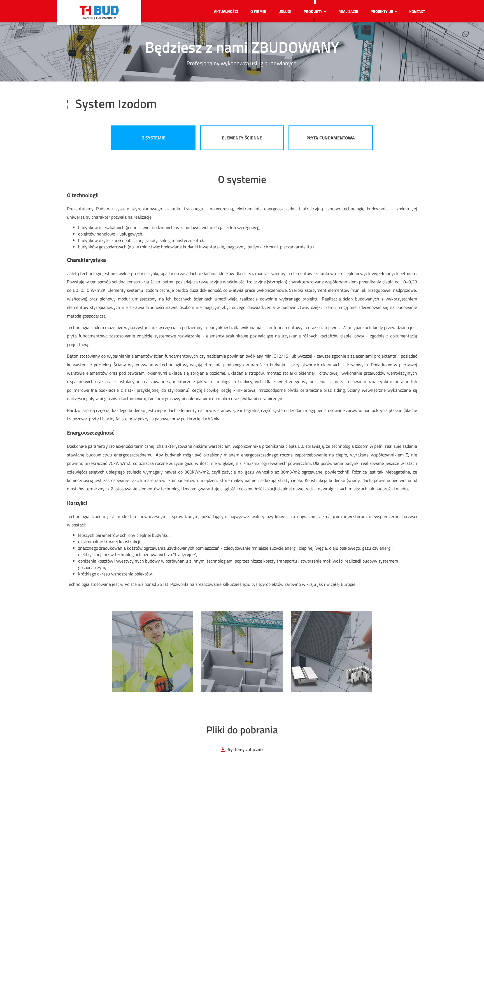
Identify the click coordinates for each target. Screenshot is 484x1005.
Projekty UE (382, 11)
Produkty (313, 11)
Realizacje (348, 11)
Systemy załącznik (246, 749)
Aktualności (226, 11)
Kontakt (417, 11)
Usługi (284, 11)
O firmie (258, 11)
